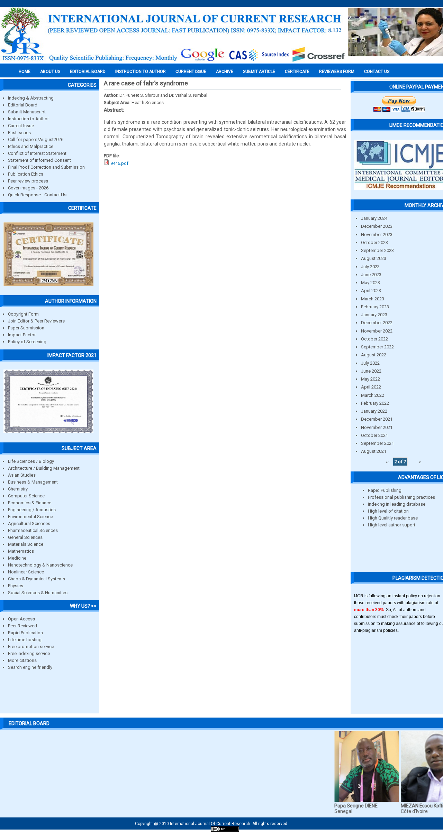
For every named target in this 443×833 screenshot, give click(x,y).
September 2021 (377, 443)
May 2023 (370, 282)
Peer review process (28, 181)
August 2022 (373, 354)
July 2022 (370, 363)
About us (50, 71)
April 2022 (371, 387)
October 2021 (374, 435)
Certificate (297, 71)
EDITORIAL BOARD (88, 71)
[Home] (173, 61)
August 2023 (373, 258)
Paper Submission (26, 327)
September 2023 (377, 250)
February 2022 (375, 403)
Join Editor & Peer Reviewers (36, 321)
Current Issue (190, 71)
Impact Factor (22, 334)
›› (420, 461)
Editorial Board (22, 104)
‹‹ (387, 461)
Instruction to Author (28, 118)
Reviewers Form (336, 71)
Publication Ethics (25, 174)
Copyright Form (23, 314)
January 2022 (374, 411)
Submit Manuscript (27, 111)
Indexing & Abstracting (31, 98)
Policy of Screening (27, 341)
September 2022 (377, 346)
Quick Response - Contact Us (37, 194)
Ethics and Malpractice (30, 146)
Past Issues (19, 132)
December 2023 (376, 226)
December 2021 (376, 419)
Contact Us (376, 71)
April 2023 (371, 290)
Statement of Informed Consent (39, 160)
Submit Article (259, 71)
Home (24, 71)
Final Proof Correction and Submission (46, 167)
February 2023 (375, 306)
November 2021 (376, 427)
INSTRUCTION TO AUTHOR (140, 71)
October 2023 (374, 242)
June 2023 (371, 274)
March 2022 (372, 395)
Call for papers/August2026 (35, 139)
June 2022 (371, 371)
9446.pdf (119, 163)
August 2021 (373, 451)
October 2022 (374, 338)
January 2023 (374, 314)
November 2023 (376, 234)
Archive (224, 71)
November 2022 (376, 331)
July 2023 (370, 266)
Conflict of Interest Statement (37, 153)
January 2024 (374, 218)
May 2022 (370, 379)
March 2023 (372, 298)
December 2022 (376, 322)
